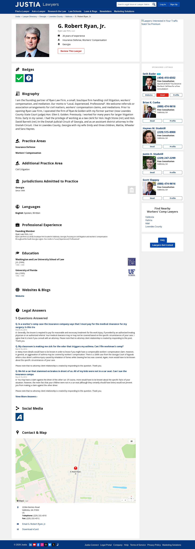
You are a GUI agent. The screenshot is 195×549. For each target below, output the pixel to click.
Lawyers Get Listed (162, 245)
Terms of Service (138, 545)
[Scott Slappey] (149, 188)
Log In (163, 4)
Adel (147, 223)
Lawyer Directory (30, 16)
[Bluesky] (49, 544)
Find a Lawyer (22, 11)
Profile (176, 95)
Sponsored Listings (162, 67)
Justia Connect (92, 545)
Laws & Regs (90, 11)
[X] (53, 544)
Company (117, 545)
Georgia (42, 16)
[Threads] (45, 544)
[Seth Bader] (149, 82)
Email (162, 95)
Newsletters (106, 11)
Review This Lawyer (71, 51)
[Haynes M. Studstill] (149, 136)
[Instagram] (42, 544)
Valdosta (68, 16)
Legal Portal (106, 545)
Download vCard (30, 529)
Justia (17, 16)
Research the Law (57, 11)
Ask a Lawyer (39, 11)
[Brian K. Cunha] (149, 111)
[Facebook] (38, 544)
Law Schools (74, 11)
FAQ (162, 240)
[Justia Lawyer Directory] (27, 4)
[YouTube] (34, 544)
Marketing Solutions (124, 11)
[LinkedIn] (30, 544)
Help (126, 545)
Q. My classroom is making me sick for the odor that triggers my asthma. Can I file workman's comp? (70, 346)
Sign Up (173, 4)
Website (20, 296)
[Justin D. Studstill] (149, 162)
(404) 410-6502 (166, 77)
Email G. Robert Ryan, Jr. (34, 523)
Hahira (148, 220)
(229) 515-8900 (166, 132)
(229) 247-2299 (166, 158)
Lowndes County (56, 16)
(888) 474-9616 (166, 106)
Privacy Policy (154, 545)
